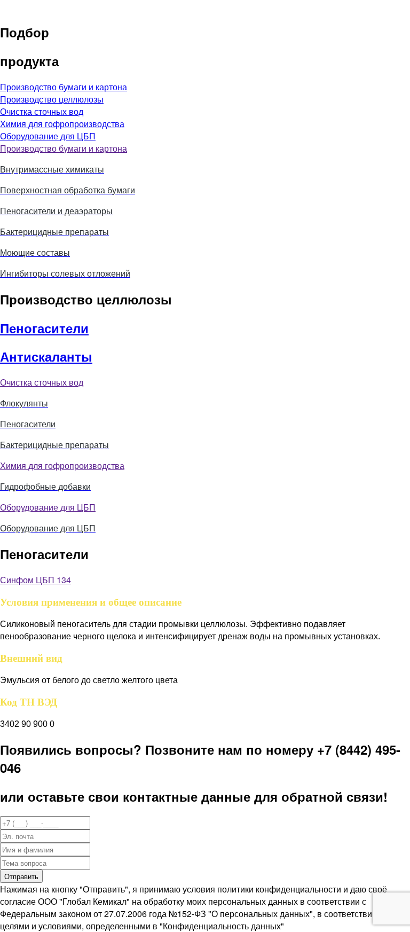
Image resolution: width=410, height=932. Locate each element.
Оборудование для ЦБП (48, 507)
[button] (63, 87)
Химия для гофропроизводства (62, 465)
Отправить (21, 876)
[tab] (205, 148)
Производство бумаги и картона (63, 148)
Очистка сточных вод (41, 382)
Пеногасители (44, 328)
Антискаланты (46, 356)
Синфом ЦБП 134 (35, 580)
